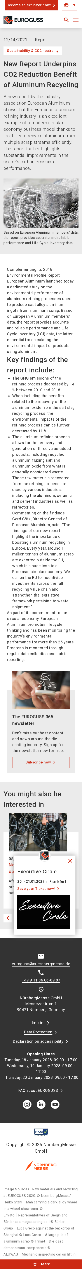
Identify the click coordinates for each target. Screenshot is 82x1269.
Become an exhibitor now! (29, 5)
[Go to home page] (27, 22)
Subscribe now (38, 762)
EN (69, 5)
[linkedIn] (41, 1104)
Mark (41, 1264)
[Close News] (44, 855)
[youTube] (55, 1104)
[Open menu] (76, 20)
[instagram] (27, 1104)
